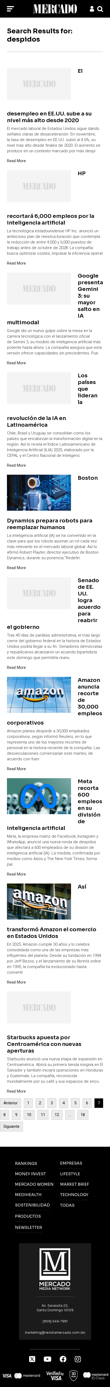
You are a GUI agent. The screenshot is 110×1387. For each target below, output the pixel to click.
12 (57, 1114)
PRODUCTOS (28, 1216)
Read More (16, 160)
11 (43, 1114)
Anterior (10, 1103)
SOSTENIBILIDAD (32, 1205)
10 (29, 1114)
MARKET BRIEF (74, 1184)
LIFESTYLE (70, 1174)
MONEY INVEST (30, 1174)
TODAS (67, 1205)
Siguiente (11, 1126)
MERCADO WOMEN (34, 1184)
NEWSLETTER (28, 1227)
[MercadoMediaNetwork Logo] (55, 1268)
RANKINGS (26, 1163)
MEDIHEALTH (28, 1194)
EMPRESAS (71, 1163)
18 (83, 1114)
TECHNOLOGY (74, 1194)
